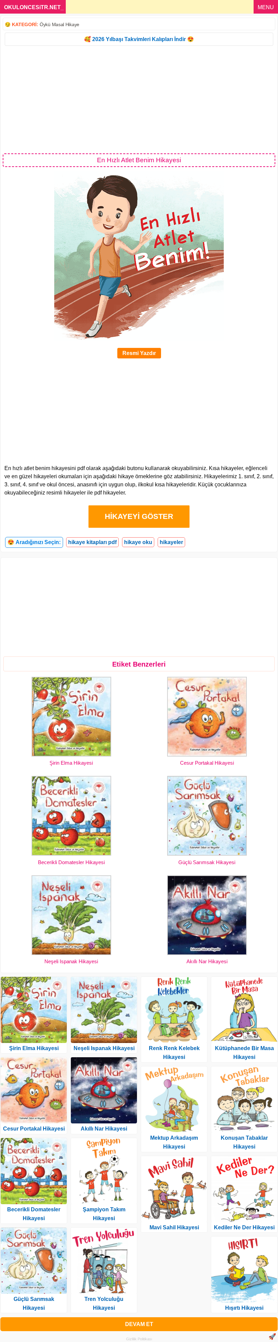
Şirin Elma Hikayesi (71, 763)
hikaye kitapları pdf (92, 542)
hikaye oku (138, 542)
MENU (266, 7)
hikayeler (171, 542)
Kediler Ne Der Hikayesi (244, 1227)
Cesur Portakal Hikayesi (207, 763)
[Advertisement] (139, 99)
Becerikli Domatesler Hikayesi (71, 862)
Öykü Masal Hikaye (59, 24)
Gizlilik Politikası (139, 1339)
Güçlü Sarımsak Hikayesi (206, 862)
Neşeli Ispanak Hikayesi (71, 961)
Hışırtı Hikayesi (244, 1308)
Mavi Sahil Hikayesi (174, 1227)
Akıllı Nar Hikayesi (206, 961)
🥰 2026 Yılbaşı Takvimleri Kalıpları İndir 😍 (139, 39)
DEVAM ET (139, 1324)
